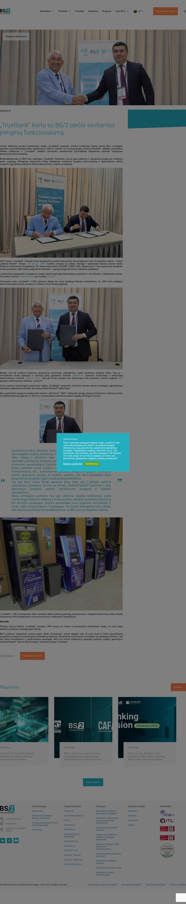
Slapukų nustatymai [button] (72, 463)
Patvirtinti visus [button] (91, 464)
